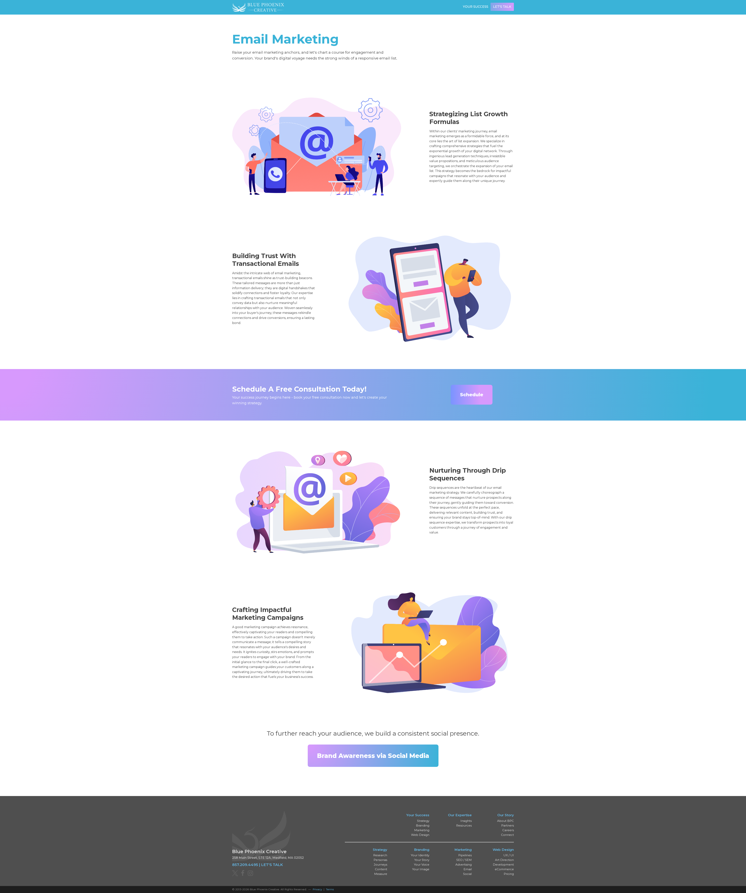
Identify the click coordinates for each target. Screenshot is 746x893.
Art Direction (504, 860)
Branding (422, 825)
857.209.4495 (245, 864)
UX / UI (508, 855)
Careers (508, 830)
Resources (464, 825)
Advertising (463, 864)
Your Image (420, 869)
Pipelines (465, 855)
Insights (466, 821)
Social (467, 874)
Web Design (420, 835)
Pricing (509, 874)
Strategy (423, 821)
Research (380, 855)
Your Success (475, 7)
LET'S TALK (272, 864)
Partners (507, 825)
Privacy (317, 889)
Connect (507, 835)
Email (468, 869)
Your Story (421, 860)
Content (381, 869)
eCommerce (504, 869)
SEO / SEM (464, 860)
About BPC (505, 821)
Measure (380, 874)
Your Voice (421, 864)
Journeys (380, 864)
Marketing (421, 830)
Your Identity (420, 855)
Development (503, 864)
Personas (380, 860)
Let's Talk (502, 7)
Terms (330, 889)
